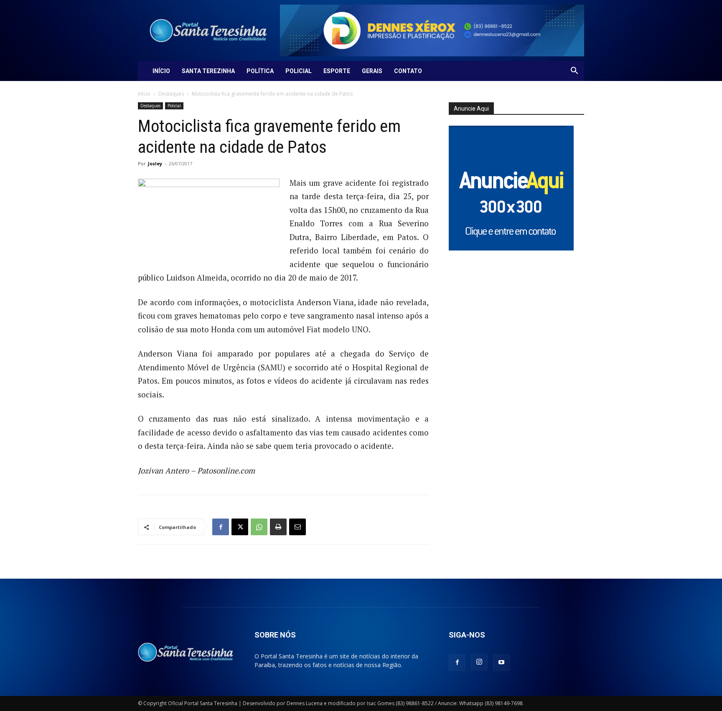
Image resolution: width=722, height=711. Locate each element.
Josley (155, 163)
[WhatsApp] (259, 527)
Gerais (372, 71)
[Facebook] (220, 527)
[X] (239, 527)
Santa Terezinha (208, 71)
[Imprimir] (278, 527)
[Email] (297, 527)
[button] (574, 72)
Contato (408, 71)
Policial (298, 71)
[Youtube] (501, 662)
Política (260, 71)
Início (161, 71)
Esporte (336, 71)
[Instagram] (479, 662)
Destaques (171, 93)
